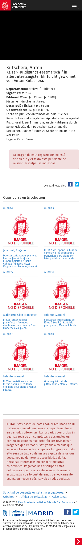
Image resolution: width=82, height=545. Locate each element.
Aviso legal (59, 497)
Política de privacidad (33, 497)
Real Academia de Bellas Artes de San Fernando (45, 502)
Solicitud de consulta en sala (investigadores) (33, 492)
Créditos (8, 497)
